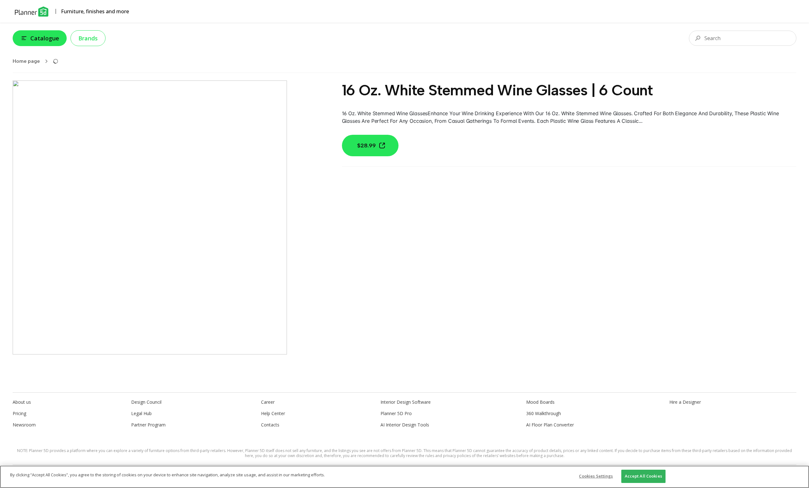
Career (268, 402)
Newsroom (24, 425)
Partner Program (148, 425)
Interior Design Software (405, 402)
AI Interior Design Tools (404, 425)
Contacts (270, 425)
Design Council (146, 402)
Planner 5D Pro (396, 413)
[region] (404, 477)
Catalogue (44, 38)
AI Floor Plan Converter (550, 425)
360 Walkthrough (543, 413)
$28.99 (366, 145)
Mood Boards (540, 402)
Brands (88, 38)
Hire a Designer (685, 402)
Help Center (273, 413)
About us (22, 402)
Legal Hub (141, 413)
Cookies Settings (596, 476)
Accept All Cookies (643, 476)
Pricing (19, 413)
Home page (26, 61)
